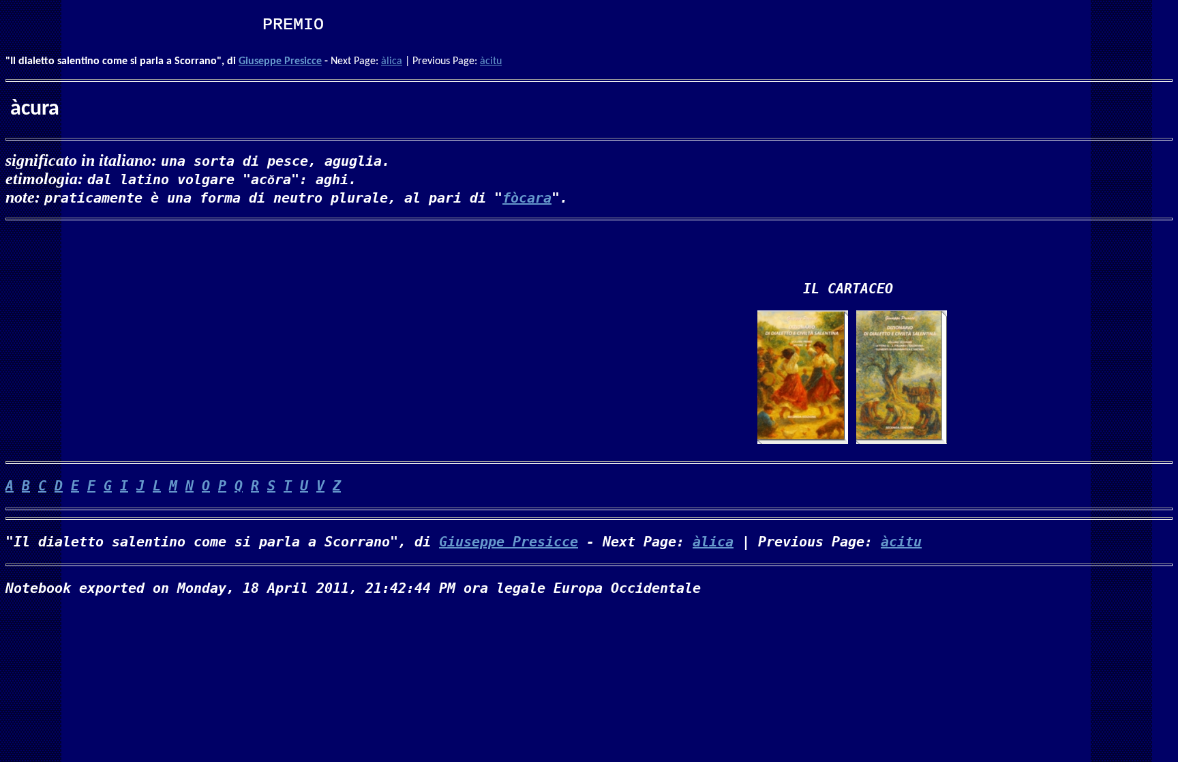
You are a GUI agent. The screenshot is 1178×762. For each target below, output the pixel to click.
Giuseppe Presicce (280, 61)
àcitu (491, 61)
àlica (391, 61)
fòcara (527, 198)
